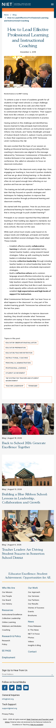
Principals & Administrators (18, 363)
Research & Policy (11, 636)
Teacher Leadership (14, 386)
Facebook (4, 687)
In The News (33, 630)
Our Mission (7, 592)
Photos (31, 638)
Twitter (12, 687)
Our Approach (34, 592)
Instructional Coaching (17, 358)
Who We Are (8, 588)
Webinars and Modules (11, 626)
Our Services (33, 596)
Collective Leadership (11, 619)
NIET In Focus (34, 634)
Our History (7, 604)
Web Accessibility (36, 725)
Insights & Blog (34, 646)
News (6, 15)
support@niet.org (9, 709)
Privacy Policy (8, 714)
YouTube (26, 687)
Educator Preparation (16, 348)
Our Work (33, 588)
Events (31, 612)
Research (6, 641)
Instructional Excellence (12, 615)
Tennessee (32, 386)
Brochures (32, 616)
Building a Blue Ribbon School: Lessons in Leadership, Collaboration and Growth (24, 498)
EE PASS (6, 651)
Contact (32, 652)
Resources (7, 610)
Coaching (6, 630)
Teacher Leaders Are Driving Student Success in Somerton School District (23, 553)
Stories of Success (36, 608)
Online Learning (9, 622)
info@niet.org (8, 699)
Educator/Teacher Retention (19, 353)
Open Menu (52, 4)
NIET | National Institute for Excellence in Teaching (16, 4)
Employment (8, 657)
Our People (7, 596)
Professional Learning (16, 368)
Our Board (6, 600)
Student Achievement (15, 373)
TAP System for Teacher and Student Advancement (22, 379)
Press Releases (34, 626)
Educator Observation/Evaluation (21, 343)
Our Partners (33, 600)
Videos (31, 642)
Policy (4, 645)
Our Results (33, 604)
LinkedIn (19, 687)
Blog (14, 15)
